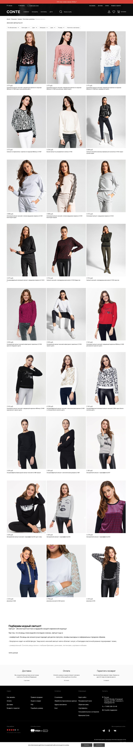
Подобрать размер (37, 708)
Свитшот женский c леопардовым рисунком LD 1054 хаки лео (102, 280)
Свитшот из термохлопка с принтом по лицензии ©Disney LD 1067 (24, 151)
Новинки (26, 12)
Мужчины (44, 12)
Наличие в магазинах (73, 27)
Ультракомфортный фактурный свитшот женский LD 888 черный (24, 472)
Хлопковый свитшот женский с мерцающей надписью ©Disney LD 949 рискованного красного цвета (105, 344)
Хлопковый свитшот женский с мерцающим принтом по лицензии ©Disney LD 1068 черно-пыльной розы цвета (24, 88)
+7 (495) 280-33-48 (33, 5)
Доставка (100, 5)
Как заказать (92, 5)
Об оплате (66, 680)
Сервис (9, 691)
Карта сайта (82, 697)
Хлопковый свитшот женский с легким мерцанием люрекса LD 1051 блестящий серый (25, 216)
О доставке (26, 680)
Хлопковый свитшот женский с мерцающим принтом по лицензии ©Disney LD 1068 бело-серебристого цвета (103, 88)
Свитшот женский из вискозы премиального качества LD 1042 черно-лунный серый (104, 152)
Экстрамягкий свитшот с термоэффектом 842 (58, 537)
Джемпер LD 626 (11, 601)
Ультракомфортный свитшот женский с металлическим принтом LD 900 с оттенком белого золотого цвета (66, 409)
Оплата (107, 5)
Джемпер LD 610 (90, 601)
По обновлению (12, 27)
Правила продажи (37, 697)
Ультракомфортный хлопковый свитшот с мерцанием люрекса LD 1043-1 (26, 280)
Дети (51, 12)
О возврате (106, 680)
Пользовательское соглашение (88, 712)
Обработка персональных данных (66, 701)
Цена (52, 27)
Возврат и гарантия (116, 5)
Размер (60, 27)
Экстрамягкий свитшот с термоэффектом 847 (98, 472)
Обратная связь (83, 704)
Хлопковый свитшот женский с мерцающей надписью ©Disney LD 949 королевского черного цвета (25, 409)
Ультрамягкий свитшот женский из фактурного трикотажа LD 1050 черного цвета (64, 344)
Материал (43, 27)
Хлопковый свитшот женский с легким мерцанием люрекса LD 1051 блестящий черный (64, 216)
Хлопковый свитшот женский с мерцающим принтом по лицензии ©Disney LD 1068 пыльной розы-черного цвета (64, 88)
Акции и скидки (36, 701)
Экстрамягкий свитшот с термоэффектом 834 (98, 537)
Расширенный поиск (85, 701)
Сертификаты (82, 708)
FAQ (32, 704)
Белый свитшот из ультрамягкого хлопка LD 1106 (59, 151)
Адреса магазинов (61, 704)
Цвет (33, 27)
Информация (82, 691)
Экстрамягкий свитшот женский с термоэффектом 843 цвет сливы (24, 537)
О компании (58, 697)
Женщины (35, 12)
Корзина (123, 11)
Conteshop (58, 691)
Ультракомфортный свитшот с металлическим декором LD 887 (63, 472)
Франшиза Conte (83, 715)
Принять (86, 745)
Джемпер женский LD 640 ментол (56, 601)
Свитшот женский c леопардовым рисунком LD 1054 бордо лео (63, 280)
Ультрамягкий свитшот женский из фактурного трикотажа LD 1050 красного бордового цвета (24, 344)
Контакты (105, 691)
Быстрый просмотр (26, 77)
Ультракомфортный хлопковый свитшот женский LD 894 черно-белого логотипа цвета (105, 409)
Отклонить (99, 745)
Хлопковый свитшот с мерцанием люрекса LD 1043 (100, 216)
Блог (56, 708)
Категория (25, 27)
